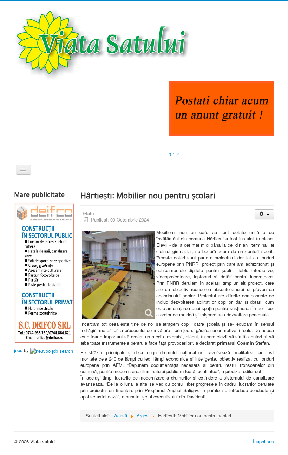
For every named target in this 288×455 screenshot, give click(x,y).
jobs (18, 350)
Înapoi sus (263, 441)
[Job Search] (51, 350)
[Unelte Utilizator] (264, 214)
